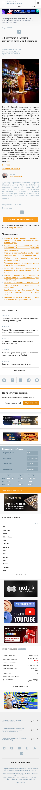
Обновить (19, 575)
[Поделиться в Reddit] (29, 32)
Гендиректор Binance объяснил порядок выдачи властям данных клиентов (21, 298)
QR (34, 779)
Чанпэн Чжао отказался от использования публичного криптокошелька (21, 248)
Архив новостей (20, 782)
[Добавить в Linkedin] (19, 32)
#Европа (18, 205)
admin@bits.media (33, 721)
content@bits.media (33, 730)
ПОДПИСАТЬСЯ (31, 403)
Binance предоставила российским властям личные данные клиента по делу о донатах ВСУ (21, 277)
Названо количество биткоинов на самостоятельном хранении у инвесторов (21, 285)
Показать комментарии (20, 219)
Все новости (19, 371)
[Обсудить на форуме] (11, 169)
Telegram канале (15, 228)
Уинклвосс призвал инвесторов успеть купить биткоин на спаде (21, 264)
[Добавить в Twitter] (9, 32)
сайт (8, 161)
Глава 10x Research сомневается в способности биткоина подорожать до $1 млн (21, 270)
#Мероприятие (7, 205)
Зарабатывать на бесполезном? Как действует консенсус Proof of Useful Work (21, 292)
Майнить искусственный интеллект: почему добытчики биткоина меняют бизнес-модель (21, 240)
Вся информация (19, 686)
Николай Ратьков (16, 176)
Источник (6, 165)
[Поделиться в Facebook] (4, 32)
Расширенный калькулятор (12, 490)
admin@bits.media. (23, 775)
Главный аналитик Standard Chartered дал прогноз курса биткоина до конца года (21, 254)
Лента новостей (9, 310)
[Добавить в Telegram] (14, 32)
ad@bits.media (34, 739)
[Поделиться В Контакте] (24, 32)
